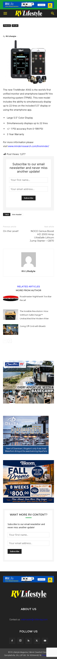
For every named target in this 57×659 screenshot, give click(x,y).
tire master (17, 214)
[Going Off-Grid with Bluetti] (10, 329)
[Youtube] (45, 641)
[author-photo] (28, 267)
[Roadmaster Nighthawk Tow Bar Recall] (10, 300)
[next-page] (10, 341)
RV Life (15, 25)
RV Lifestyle (11, 36)
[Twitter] (37, 641)
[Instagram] (20, 641)
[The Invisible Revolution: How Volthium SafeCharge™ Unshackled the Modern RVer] (10, 314)
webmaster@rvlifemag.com (34, 619)
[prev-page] (5, 341)
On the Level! (10, 231)
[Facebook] (12, 641)
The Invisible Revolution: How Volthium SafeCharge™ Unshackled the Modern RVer (34, 315)
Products (7, 25)
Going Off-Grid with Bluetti (33, 326)
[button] (5, 13)
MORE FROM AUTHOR (28, 290)
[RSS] (29, 641)
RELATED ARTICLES (28, 286)
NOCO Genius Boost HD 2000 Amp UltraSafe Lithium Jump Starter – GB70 (42, 236)
